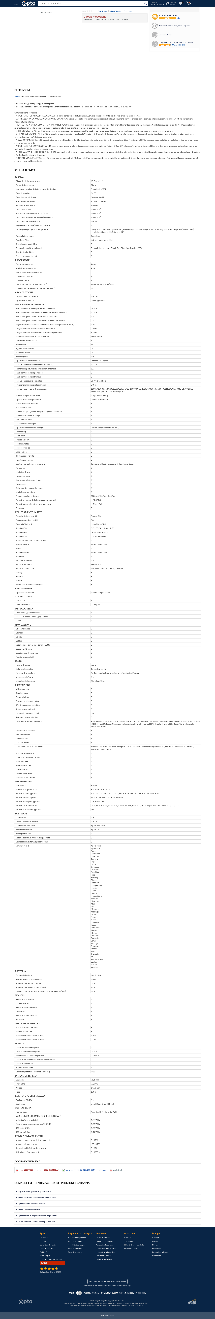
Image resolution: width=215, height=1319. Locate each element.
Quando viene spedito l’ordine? (32, 1203)
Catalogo (155, 1237)
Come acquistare (46, 1248)
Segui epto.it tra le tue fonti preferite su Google (107, 1281)
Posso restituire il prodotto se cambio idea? (37, 1197)
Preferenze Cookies (103, 1256)
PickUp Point (45, 1252)
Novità (155, 1245)
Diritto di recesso (103, 1237)
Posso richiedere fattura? (29, 1209)
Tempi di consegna (75, 1248)
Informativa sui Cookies (105, 1252)
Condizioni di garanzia (104, 1241)
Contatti (43, 1241)
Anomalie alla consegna (105, 1245)
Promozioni (156, 1248)
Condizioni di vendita (48, 1245)
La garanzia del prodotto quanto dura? (34, 1191)
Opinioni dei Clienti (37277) (51, 1272)
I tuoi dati (128, 1237)
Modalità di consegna (76, 1245)
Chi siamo (44, 1237)
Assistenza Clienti (131, 1248)
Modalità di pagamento (77, 1237)
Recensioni (156, 1256)
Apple (17, 96)
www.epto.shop (107, 1315)
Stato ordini (128, 1241)
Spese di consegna (75, 1252)
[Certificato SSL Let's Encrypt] (191, 1302)
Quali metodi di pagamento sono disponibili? (37, 1215)
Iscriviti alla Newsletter (135, 1245)
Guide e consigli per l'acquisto (51, 1259)
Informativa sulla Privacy (105, 1248)
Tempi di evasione (75, 1241)
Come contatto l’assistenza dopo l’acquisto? (37, 1221)
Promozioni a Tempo (160, 1252)
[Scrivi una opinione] (87, 11)
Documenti (128, 11)
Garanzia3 (104, 1259)
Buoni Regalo (45, 1256)
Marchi (155, 1241)
